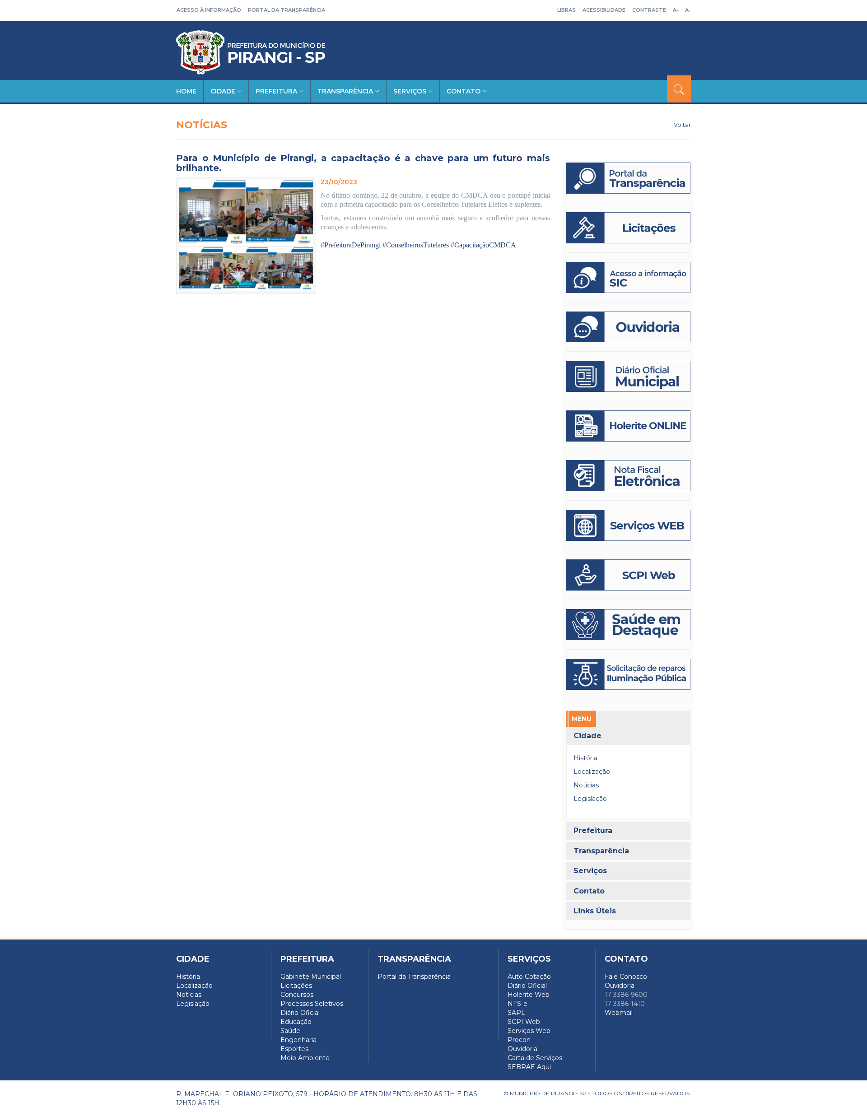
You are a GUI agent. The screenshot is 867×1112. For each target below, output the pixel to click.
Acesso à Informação (209, 10)
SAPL (516, 1013)
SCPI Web (524, 1022)
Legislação (590, 799)
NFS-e (517, 1004)
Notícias (586, 785)
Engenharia (298, 1040)
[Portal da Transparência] (628, 178)
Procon (519, 1040)
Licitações (296, 986)
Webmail (619, 1013)
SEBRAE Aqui (529, 1067)
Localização (591, 772)
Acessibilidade (604, 10)
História (585, 758)
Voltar (682, 124)
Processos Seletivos (311, 1004)
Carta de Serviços (535, 1058)
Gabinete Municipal (310, 976)
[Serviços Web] (628, 525)
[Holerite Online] (628, 426)
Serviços (409, 91)
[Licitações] (628, 227)
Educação (296, 1022)
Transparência (345, 91)
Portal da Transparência (286, 10)
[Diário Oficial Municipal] (628, 376)
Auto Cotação (529, 976)
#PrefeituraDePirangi (351, 245)
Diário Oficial (300, 1013)
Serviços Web (529, 1031)
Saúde (290, 1031)
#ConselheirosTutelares (415, 245)
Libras (566, 10)
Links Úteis (594, 911)
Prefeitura (276, 91)
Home (186, 91)
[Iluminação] (628, 624)
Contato (463, 91)
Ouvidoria (522, 1049)
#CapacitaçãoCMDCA (483, 245)
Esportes (294, 1049)
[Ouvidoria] (628, 327)
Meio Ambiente (305, 1058)
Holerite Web (529, 995)
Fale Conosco (626, 976)
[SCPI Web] (628, 575)
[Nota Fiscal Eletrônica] (628, 475)
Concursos (296, 995)
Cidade (222, 91)
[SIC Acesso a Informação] (628, 277)
